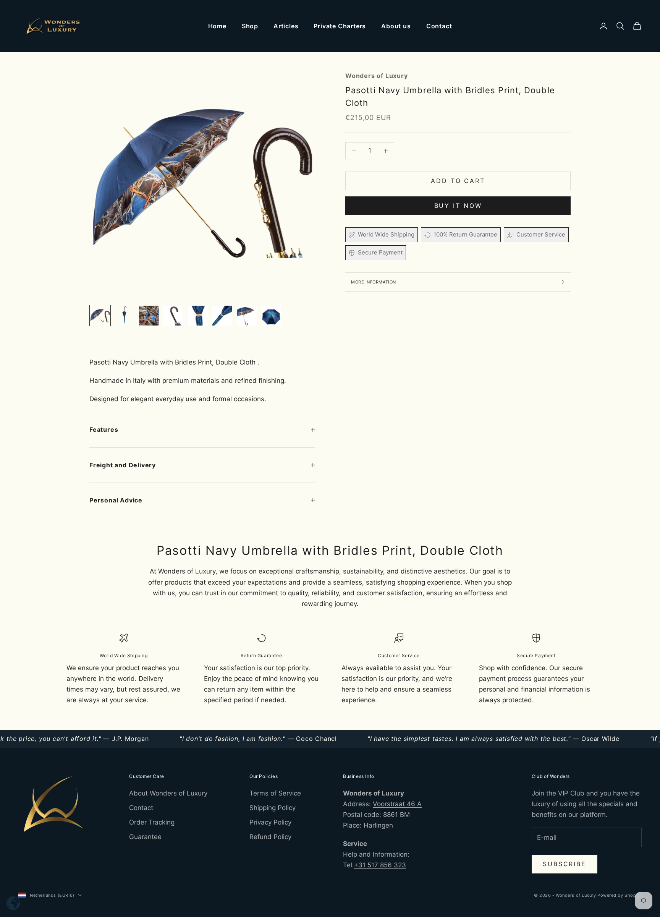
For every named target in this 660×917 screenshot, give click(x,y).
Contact (439, 26)
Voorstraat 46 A (397, 804)
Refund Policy (270, 837)
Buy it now (458, 206)
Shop (250, 26)
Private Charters (340, 26)
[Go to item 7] (246, 315)
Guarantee (145, 837)
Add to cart (458, 181)
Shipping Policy (272, 808)
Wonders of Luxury (376, 75)
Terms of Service (275, 793)
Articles (285, 26)
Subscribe (564, 864)
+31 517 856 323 (380, 865)
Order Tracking (152, 822)
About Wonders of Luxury (168, 793)
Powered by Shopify (619, 895)
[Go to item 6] (222, 315)
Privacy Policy (270, 822)
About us (396, 26)
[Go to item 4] (173, 315)
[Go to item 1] (100, 315)
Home (217, 26)
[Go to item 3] (149, 315)
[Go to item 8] (271, 315)
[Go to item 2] (124, 315)
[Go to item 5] (198, 315)
